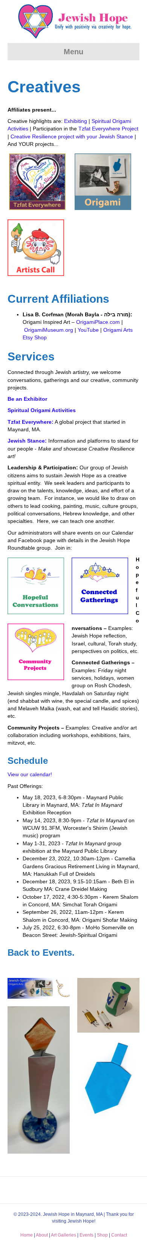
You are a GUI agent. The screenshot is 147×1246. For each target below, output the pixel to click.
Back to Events (40, 952)
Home (26, 1235)
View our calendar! (30, 774)
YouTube (88, 330)
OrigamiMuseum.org (48, 330)
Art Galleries (63, 1235)
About (42, 1235)
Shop (102, 1235)
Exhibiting (75, 121)
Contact (119, 1235)
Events (86, 1235)
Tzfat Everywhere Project (108, 129)
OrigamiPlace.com (98, 322)
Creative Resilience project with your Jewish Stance (72, 136)
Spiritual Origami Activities (42, 410)
